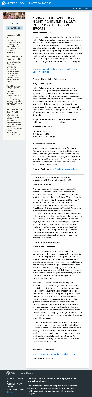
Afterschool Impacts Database (28, 3)
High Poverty (57, 69)
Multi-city (46, 69)
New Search (15, 28)
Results (15, 23)
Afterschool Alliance (80, 8)
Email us (11, 392)
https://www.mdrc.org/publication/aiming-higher (55, 354)
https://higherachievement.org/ (64, 169)
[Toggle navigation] (87, 3)
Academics (44, 72)
